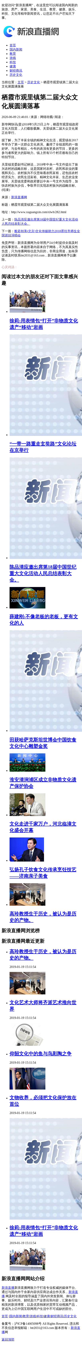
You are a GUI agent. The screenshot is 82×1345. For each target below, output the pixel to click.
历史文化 (16, 74)
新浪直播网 (19, 197)
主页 (21, 82)
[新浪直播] (31, 38)
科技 (13, 62)
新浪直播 (8, 1287)
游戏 (13, 58)
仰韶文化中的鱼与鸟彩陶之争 (41, 1053)
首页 (13, 45)
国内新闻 (16, 49)
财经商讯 (16, 70)
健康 (13, 66)
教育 (13, 53)
